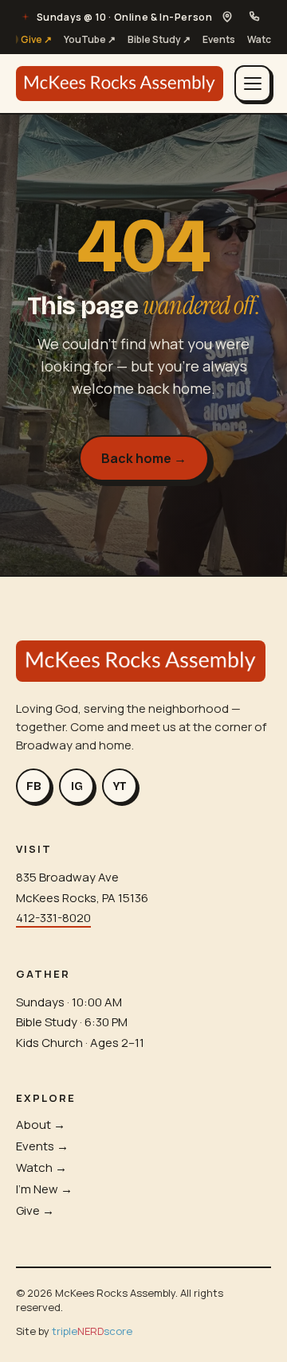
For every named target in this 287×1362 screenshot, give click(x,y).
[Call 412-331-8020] (254, 16)
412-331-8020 (53, 917)
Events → (42, 1146)
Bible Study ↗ (159, 39)
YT (120, 786)
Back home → (144, 458)
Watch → (41, 1167)
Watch (262, 39)
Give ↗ (36, 39)
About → (40, 1124)
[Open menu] (252, 83)
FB (33, 786)
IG (77, 786)
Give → (35, 1210)
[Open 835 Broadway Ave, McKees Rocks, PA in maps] (227, 16)
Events (218, 39)
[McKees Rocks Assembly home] (119, 83)
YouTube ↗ (90, 39)
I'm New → (44, 1189)
